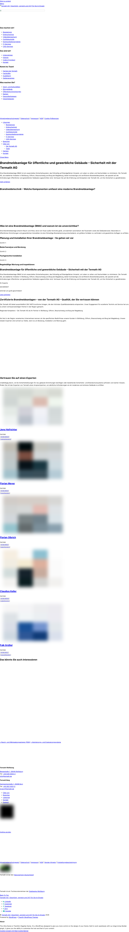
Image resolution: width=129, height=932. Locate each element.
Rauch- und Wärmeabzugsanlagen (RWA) (15, 742)
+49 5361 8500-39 (4, 490)
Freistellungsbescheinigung (67, 862)
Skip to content (5, 1)
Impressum (35, 118)
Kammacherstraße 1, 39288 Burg (11, 784)
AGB (41, 118)
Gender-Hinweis (50, 862)
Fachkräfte (7, 73)
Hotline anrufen (5, 832)
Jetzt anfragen (5, 295)
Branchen (6, 141)
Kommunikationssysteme (11, 42)
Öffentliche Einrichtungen (12, 92)
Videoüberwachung (10, 37)
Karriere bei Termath (10, 71)
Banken (5, 94)
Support (6, 802)
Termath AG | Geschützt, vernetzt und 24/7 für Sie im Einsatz (23, 915)
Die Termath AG (11, 146)
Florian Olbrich (8, 537)
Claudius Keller (8, 591)
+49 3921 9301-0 (9, 786)
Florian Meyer (7, 483)
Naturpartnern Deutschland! (24, 875)
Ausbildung (7, 76)
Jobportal (6, 797)
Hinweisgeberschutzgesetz (9, 118)
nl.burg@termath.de (7, 789)
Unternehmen (8, 55)
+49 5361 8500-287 (5, 436)
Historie (5, 57)
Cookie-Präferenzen (51, 118)
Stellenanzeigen (8, 78)
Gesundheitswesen (9, 96)
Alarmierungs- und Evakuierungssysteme (46, 742)
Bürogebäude (7, 89)
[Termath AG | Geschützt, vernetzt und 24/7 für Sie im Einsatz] (22, 6)
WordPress (12, 917)
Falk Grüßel (6, 645)
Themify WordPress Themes (28, 917)
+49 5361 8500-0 (9, 774)
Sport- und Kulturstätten (11, 87)
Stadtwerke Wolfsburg (37, 891)
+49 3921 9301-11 (4, 652)
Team (8, 149)
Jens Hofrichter (8, 429)
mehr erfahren (5, 182)
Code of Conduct (9, 60)
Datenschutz (25, 118)
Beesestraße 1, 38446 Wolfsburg (11, 771)
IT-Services (7, 44)
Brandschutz (7, 32)
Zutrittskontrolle (8, 39)
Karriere (6, 151)
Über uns (6, 144)
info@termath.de (6, 776)
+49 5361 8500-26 (4, 544)
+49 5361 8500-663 (5, 598)
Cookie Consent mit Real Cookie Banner (14, 931)
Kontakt (5, 62)
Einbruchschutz (8, 34)
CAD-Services (8, 46)
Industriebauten (8, 99)
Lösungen (6, 122)
